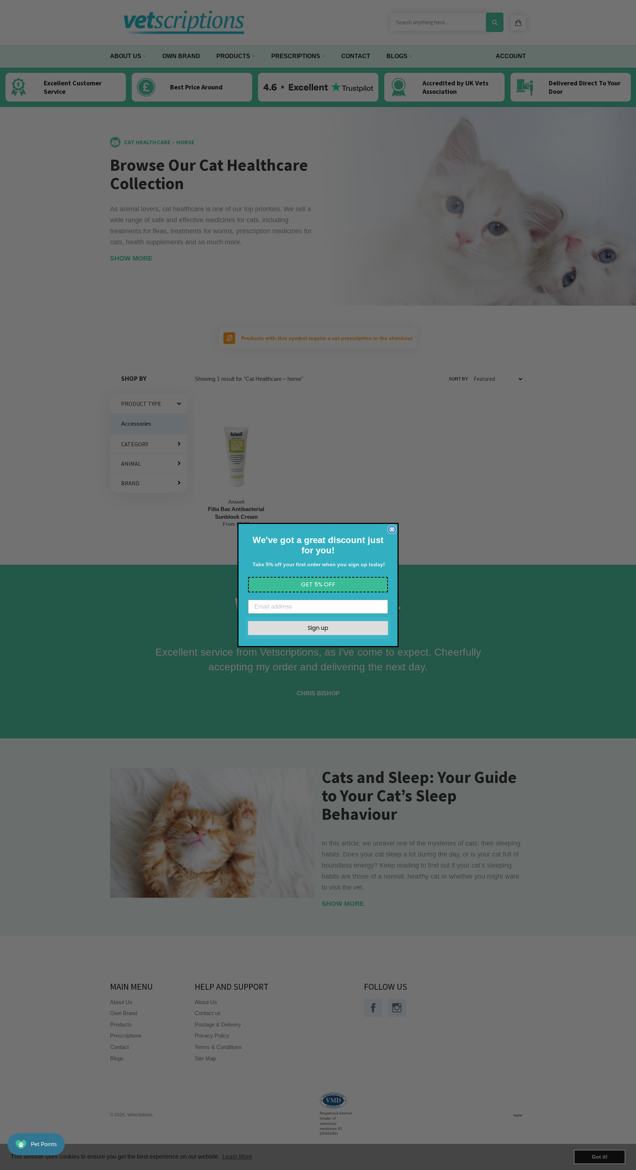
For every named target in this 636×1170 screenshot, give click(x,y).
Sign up (318, 628)
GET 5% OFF (318, 584)
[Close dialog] (392, 529)
